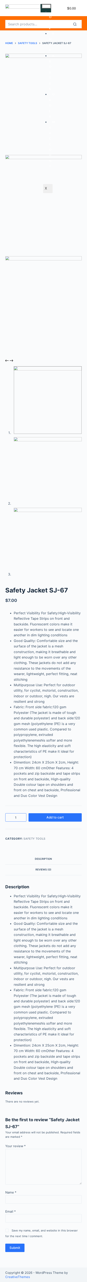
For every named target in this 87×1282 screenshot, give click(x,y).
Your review (15, 1146)
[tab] (43, 859)
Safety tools (34, 838)
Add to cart (55, 817)
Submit (15, 1248)
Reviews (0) (43, 869)
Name (10, 1192)
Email (10, 1211)
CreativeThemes (17, 1277)
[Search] (77, 24)
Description (43, 858)
